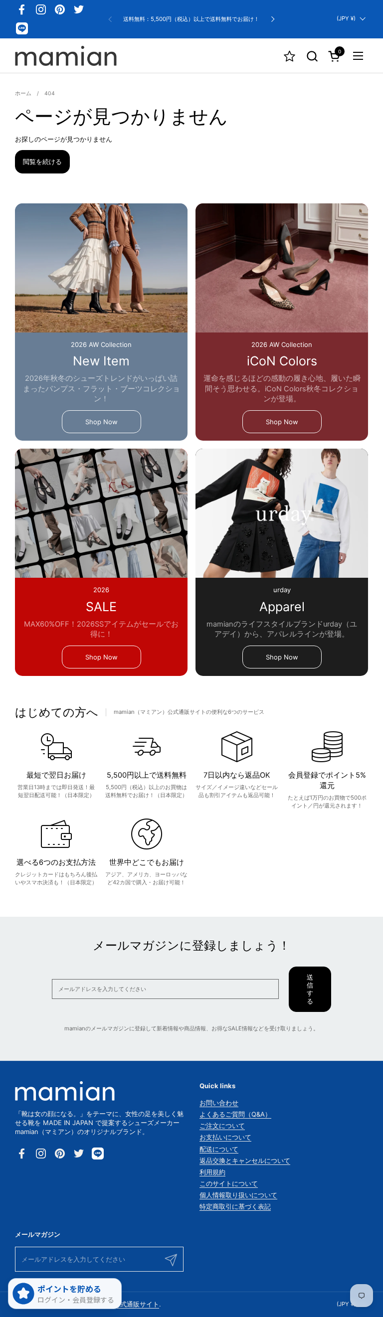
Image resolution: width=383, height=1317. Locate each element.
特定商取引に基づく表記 (235, 1206)
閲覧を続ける (42, 161)
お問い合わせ (218, 1103)
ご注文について (222, 1126)
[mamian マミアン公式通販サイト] (66, 56)
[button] (312, 56)
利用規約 (212, 1172)
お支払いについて (225, 1137)
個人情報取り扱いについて (238, 1195)
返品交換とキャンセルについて (244, 1160)
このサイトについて (228, 1183)
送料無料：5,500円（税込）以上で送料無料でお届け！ (191, 19)
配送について (218, 1149)
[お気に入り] (289, 56)
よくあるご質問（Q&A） (235, 1114)
